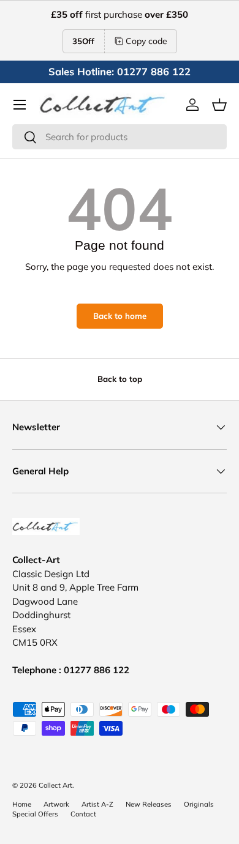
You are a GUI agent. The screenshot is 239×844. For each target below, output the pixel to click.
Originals (199, 804)
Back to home (119, 316)
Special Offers (35, 814)
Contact (83, 814)
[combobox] (119, 136)
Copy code (146, 41)
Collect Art (55, 785)
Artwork (56, 804)
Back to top (119, 379)
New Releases (149, 804)
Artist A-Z (97, 804)
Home (21, 804)
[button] (219, 104)
